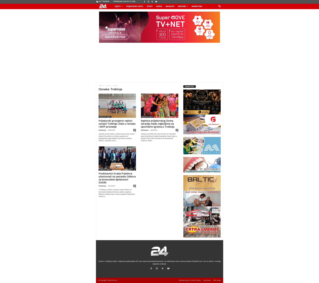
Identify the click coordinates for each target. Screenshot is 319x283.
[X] (152, 2)
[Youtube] (156, 2)
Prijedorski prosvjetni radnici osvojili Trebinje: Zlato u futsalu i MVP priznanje (117, 123)
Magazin (170, 6)
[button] (219, 6)
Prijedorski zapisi (134, 6)
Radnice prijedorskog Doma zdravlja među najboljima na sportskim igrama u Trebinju (158, 123)
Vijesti (118, 6)
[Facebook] (144, 2)
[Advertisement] (159, 63)
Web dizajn (217, 280)
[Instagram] (148, 2)
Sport (150, 6)
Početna (101, 85)
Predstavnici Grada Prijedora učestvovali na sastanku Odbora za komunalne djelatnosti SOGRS (117, 178)
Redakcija (102, 130)
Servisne (182, 6)
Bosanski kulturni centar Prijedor (190, 280)
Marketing (197, 6)
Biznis (159, 6)
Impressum (207, 280)
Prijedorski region (105, 117)
